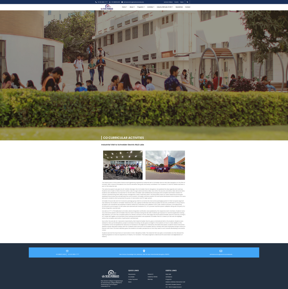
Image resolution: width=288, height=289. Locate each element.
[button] (187, 2)
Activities (150, 7)
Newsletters (179, 7)
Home (124, 7)
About (131, 7)
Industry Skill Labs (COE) (164, 7)
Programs (140, 7)
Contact (187, 7)
